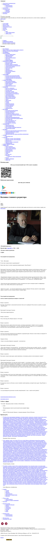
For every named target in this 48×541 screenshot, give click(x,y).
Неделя (7, 157)
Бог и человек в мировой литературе (13, 127)
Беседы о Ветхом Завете (11, 57)
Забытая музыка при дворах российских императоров (17, 134)
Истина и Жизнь (9, 60)
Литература (8, 507)
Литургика (8, 58)
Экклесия (8, 69)
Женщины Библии (9, 55)
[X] (3, 193)
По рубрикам (6, 48)
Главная (4, 40)
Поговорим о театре (10, 91)
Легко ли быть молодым (11, 148)
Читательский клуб (10, 125)
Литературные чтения (10, 128)
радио (8, 396)
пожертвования (3, 396)
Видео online (5, 24)
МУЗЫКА (5, 129)
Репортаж (8, 155)
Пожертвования (9, 5)
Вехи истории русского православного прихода (13, 49)
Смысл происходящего (10, 147)
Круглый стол (8, 154)
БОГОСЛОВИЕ (6, 53)
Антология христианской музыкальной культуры (16, 130)
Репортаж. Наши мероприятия (14, 156)
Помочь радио (3, 194)
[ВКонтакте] (1, 193)
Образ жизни (8, 100)
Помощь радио (6, 4)
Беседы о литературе (10, 88)
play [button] (1, 203)
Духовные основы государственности (14, 77)
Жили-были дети (9, 136)
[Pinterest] (6, 193)
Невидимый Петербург (10, 81)
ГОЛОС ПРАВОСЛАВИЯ (8, 144)
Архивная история (9, 94)
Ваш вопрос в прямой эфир (11, 494)
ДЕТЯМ (4, 135)
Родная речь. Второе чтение (11, 92)
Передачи (5, 29)
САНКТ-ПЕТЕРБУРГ (7, 80)
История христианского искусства (13, 76)
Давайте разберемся (10, 158)
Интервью (8, 11)
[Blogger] (8, 193)
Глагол (7, 99)
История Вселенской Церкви (12, 110)
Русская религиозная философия (12, 75)
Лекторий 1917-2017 (7, 519)
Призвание (8, 152)
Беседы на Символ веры (11, 62)
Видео (7, 511)
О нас (4, 30)
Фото (7, 31)
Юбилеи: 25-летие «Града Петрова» (10, 51)
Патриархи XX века (10, 112)
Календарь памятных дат (11, 120)
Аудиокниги (8, 508)
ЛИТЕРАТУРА (6, 123)
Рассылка (5, 501)
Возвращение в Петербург (11, 82)
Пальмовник (8, 72)
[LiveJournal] (5, 193)
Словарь (7, 102)
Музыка (7, 505)
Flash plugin (2, 18)
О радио (7, 490)
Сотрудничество (9, 6)
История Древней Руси (10, 111)
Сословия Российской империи (12, 113)
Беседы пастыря (9, 67)
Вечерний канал (9, 149)
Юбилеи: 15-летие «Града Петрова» (13, 138)
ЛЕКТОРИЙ (5, 74)
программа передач (4, 398)
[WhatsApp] (13, 193)
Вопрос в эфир (6, 25)
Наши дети (8, 159)
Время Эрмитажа (9, 83)
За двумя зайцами (9, 106)
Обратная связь (9, 143)
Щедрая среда (8, 140)
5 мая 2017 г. (9, 248)
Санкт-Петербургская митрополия (13, 65)
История (7, 509)
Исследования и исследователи (12, 93)
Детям (7, 510)
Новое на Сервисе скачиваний (12, 500)
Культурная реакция (10, 103)
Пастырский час (9, 70)
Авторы (4, 27)
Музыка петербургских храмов (12, 131)
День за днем (6, 498)
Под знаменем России (10, 121)
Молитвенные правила (10, 71)
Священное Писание (10, 504)
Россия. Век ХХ (9, 119)
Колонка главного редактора (9, 42)
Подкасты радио (6, 8)
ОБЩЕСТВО (6, 145)
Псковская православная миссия (12, 117)
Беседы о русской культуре (11, 89)
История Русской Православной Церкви (14, 118)
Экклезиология (9, 56)
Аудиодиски (5, 7)
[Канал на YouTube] (6, 523)
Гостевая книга (6, 12)
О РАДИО (5, 137)
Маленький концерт (10, 132)
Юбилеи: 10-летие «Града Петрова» (13, 139)
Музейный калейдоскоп (11, 85)
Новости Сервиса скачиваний (12, 141)
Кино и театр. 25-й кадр (11, 97)
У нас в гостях (9, 107)
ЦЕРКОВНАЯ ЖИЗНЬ (8, 41)
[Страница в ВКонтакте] (2, 523)
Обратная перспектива (10, 98)
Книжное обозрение (10, 104)
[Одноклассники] (10, 193)
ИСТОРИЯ (5, 109)
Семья (7, 153)
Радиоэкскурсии (9, 108)
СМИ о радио (8, 33)
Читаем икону (8, 79)
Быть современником (10, 95)
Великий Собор (9, 63)
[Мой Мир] (11, 193)
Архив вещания (9, 493)
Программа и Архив (7, 26)
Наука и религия (9, 146)
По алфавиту (5, 52)
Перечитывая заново (10, 126)
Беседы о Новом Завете (10, 54)
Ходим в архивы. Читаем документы (13, 115)
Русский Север (9, 90)
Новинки (7, 10)
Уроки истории (9, 116)
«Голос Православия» (10, 32)
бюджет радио (13, 396)
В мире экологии (9, 150)
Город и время (9, 84)
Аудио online (5, 23)
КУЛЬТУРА (5, 86)
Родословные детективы (11, 122)
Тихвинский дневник (10, 66)
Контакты (5, 13)
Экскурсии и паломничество (9, 3)
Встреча (7, 101)
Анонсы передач (9, 499)
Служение (8, 73)
